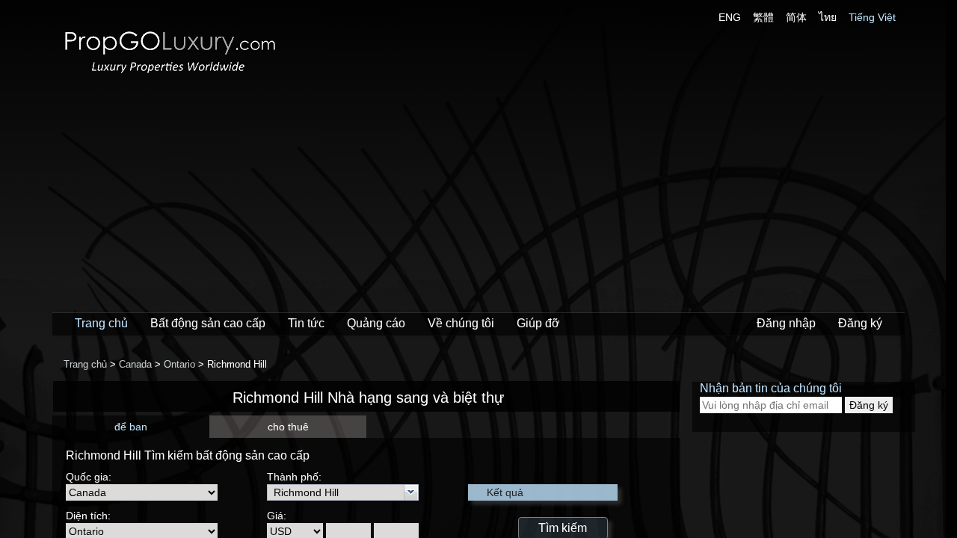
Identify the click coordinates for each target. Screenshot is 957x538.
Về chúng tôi (461, 323)
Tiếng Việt (872, 17)
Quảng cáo (376, 323)
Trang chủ (101, 323)
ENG (729, 17)
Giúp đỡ (538, 323)
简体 (796, 17)
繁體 (763, 17)
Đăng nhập (786, 323)
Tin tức (306, 323)
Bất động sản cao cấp (207, 323)
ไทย (828, 17)
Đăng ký (860, 323)
